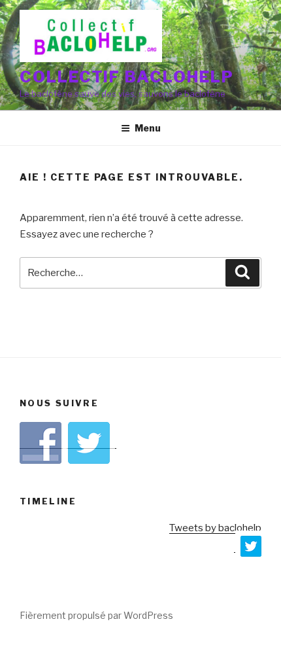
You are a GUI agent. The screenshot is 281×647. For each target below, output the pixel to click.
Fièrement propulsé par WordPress (96, 615)
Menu (148, 127)
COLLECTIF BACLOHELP (126, 76)
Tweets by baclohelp (215, 528)
